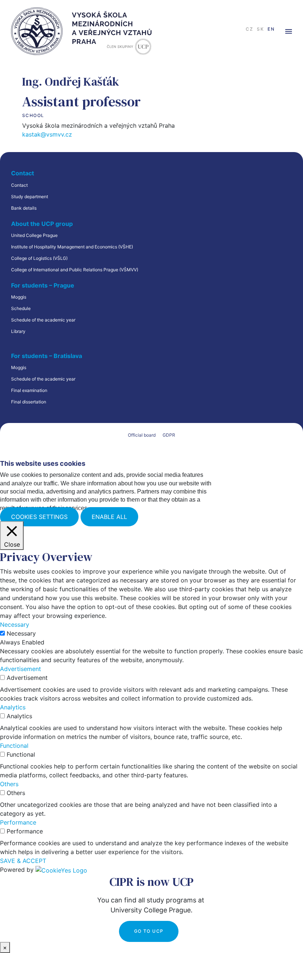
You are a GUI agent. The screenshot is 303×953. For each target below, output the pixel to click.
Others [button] (9, 784)
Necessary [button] (14, 624)
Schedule (21, 308)
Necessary (21, 633)
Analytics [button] (12, 707)
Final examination (29, 390)
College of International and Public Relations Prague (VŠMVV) (74, 269)
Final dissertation (28, 402)
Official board (142, 435)
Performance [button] (18, 822)
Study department (29, 196)
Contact (19, 185)
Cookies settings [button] (39, 516)
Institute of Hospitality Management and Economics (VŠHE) (72, 247)
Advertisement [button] (20, 668)
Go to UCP (149, 931)
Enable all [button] (109, 516)
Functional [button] (14, 745)
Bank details (24, 208)
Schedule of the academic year (43, 320)
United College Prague (34, 235)
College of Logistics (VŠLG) (39, 258)
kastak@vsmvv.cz (47, 134)
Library (18, 331)
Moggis (18, 297)
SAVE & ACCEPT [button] (23, 860)
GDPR (169, 435)
